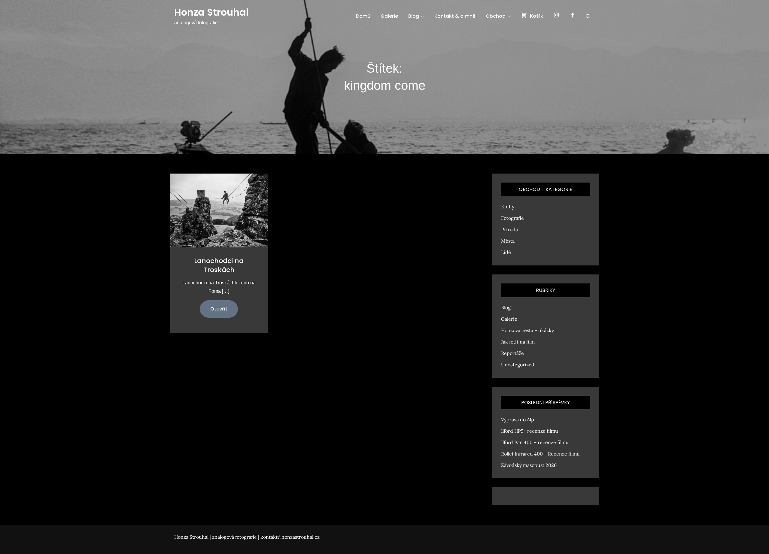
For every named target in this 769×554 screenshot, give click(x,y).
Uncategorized (517, 365)
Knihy (507, 207)
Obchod (496, 16)
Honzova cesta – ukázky (527, 330)
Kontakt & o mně (455, 16)
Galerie (389, 16)
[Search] (588, 16)
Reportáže (512, 353)
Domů (363, 16)
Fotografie (512, 218)
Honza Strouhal (211, 12)
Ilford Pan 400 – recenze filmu (535, 442)
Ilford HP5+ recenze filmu (529, 431)
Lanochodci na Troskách (219, 265)
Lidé (506, 252)
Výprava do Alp (517, 419)
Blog (413, 16)
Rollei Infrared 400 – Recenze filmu (540, 454)
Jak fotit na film (518, 342)
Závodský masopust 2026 (529, 465)
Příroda (509, 229)
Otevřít (218, 308)
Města (508, 241)
